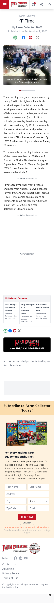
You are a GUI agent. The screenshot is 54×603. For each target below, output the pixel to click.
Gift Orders (27, 523)
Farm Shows (27, 15)
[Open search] (50, 5)
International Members (37, 527)
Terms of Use (10, 578)
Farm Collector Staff (29, 27)
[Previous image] (6, 67)
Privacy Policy (10, 573)
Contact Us (9, 564)
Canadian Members (14, 527)
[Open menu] (4, 4)
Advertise (8, 568)
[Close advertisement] (50, 595)
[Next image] (47, 67)
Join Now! (27, 516)
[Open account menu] (41, 4)
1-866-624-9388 (36, 348)
